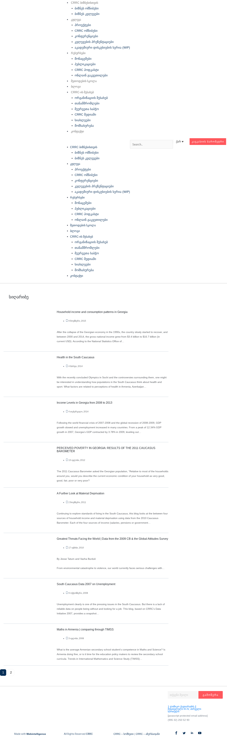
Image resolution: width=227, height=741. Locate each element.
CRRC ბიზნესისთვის (84, 2)
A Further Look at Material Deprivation (80, 493)
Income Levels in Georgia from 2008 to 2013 (84, 402)
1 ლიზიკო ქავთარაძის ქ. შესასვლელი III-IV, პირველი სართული (184, 709)
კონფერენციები (86, 36)
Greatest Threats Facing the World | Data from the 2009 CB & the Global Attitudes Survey (112, 538)
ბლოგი (76, 86)
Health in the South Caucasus (75, 357)
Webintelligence (36, 733)
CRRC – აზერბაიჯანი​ (148, 733)
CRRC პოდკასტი (87, 70)
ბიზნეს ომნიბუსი (87, 8)
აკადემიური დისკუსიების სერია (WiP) (102, 47)
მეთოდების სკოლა (84, 81)
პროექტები (83, 25)
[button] (95, 141)
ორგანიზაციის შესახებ (91, 98)
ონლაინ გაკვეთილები (91, 75)
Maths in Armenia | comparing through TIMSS (85, 629)
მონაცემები (83, 58)
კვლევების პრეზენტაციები (94, 42)
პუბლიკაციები (85, 64)
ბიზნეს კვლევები (87, 14)
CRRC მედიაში (85, 114)
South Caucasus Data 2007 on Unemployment (86, 584)
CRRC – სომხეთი (124, 733)
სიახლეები (83, 120)
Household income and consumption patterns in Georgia (92, 311)
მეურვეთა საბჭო (87, 109)
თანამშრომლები (87, 103)
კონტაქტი (77, 131)
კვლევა (76, 19)
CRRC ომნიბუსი (86, 30)
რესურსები (78, 53)
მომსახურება (84, 125)
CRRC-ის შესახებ (82, 92)
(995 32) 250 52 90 (178, 719)
